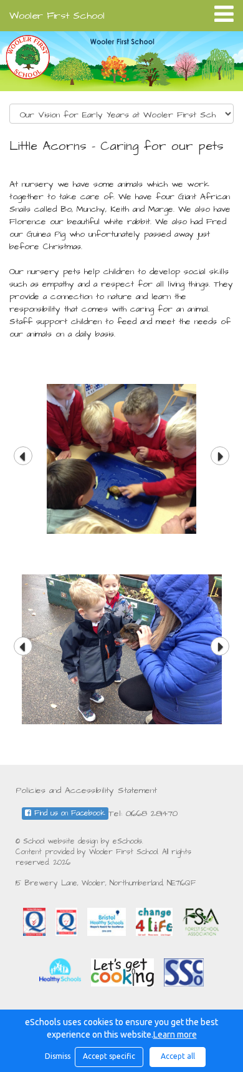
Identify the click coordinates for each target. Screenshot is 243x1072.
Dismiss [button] (57, 1056)
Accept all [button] (178, 1056)
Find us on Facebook (68, 813)
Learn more (175, 1035)
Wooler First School (57, 15)
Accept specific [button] (109, 1056)
